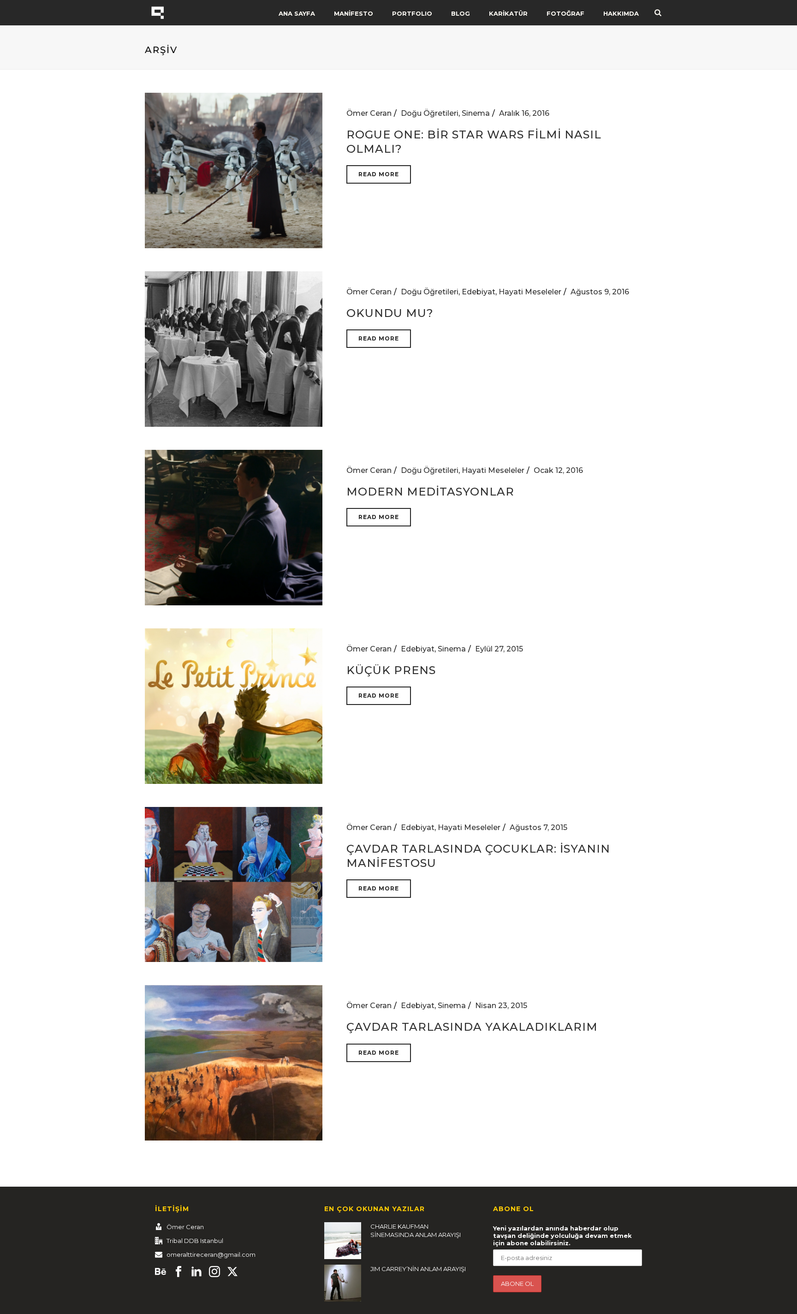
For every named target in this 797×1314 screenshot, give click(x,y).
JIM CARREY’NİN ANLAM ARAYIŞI (418, 1268)
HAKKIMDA (621, 13)
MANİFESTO (353, 13)
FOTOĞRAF (565, 13)
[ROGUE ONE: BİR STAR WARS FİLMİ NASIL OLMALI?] (233, 170)
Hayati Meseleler (530, 291)
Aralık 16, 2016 (524, 113)
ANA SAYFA (297, 13)
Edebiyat (478, 291)
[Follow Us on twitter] (232, 1272)
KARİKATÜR (508, 13)
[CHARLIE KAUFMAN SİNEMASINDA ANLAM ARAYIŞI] (342, 1240)
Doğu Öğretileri (429, 113)
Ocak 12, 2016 (558, 470)
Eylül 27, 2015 (499, 649)
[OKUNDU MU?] (233, 348)
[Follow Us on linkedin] (196, 1272)
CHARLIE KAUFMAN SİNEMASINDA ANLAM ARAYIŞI (415, 1230)
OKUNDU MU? (390, 313)
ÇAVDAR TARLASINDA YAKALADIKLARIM (472, 1026)
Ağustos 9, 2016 (600, 291)
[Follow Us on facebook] (178, 1272)
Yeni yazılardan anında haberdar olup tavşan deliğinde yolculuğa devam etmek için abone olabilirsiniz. (562, 1235)
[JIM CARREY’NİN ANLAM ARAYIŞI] (342, 1283)
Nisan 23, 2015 (501, 1005)
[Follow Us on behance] (160, 1272)
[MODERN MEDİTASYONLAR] (233, 526)
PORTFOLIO (412, 13)
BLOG (460, 13)
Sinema (476, 113)
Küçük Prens (391, 670)
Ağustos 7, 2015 (538, 827)
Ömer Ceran (369, 113)
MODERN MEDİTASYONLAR (430, 491)
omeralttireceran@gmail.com (211, 1254)
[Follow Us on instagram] (214, 1272)
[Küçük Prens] (233, 705)
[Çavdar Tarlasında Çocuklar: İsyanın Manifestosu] (233, 883)
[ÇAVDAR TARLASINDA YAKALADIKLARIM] (233, 1062)
